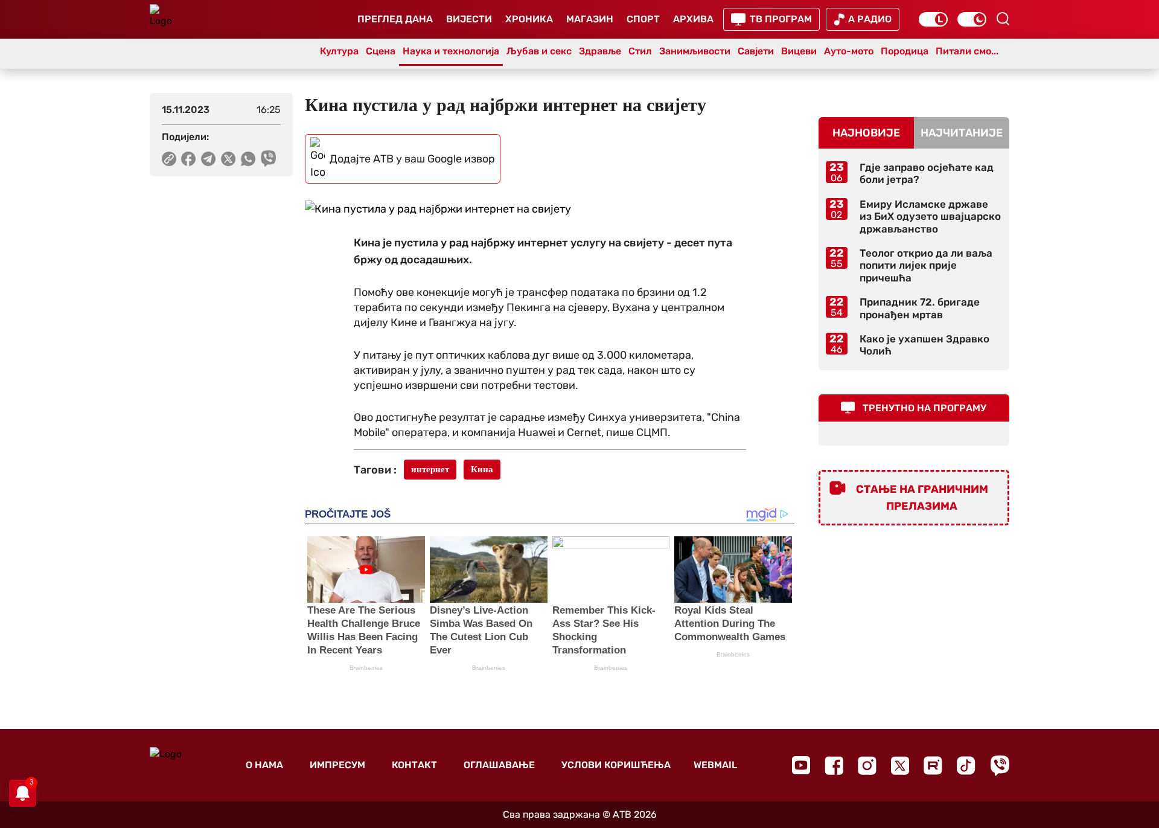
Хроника (529, 19)
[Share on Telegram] (208, 159)
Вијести (469, 19)
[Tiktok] (966, 765)
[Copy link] (169, 159)
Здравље (600, 51)
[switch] (933, 19)
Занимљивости (694, 51)
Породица (904, 51)
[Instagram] (867, 765)
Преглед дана (395, 19)
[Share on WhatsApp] (248, 159)
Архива (693, 19)
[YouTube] (801, 765)
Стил (640, 51)
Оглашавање (499, 765)
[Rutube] (933, 765)
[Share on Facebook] (188, 159)
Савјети (756, 51)
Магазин (589, 19)
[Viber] (999, 765)
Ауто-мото (848, 51)
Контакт (414, 765)
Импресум (337, 765)
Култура (339, 51)
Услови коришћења (616, 765)
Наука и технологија (451, 51)
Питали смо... (967, 51)
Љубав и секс (539, 51)
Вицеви (799, 51)
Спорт (643, 19)
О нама (264, 765)
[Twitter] (900, 765)
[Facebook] (834, 765)
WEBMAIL (715, 765)
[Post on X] (228, 159)
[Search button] (1002, 18)
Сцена (380, 51)
